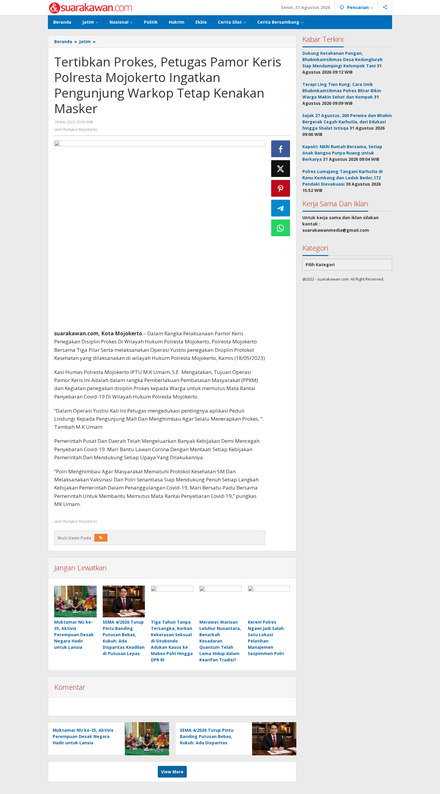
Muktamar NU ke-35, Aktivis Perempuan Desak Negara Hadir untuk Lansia (74, 634)
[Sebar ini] (280, 148)
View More (172, 772)
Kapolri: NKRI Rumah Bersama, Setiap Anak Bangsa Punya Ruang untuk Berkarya (342, 153)
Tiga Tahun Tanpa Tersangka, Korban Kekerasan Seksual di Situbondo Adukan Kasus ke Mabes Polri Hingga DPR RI (172, 641)
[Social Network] (385, 7)
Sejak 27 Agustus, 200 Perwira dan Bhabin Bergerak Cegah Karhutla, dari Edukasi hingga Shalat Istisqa (347, 122)
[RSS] (100, 538)
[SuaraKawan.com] (90, 7)
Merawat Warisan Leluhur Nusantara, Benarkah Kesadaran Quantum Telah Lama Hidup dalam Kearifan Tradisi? (220, 641)
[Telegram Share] (280, 208)
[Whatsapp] (280, 227)
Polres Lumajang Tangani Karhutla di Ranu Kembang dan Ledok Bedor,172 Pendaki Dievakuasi (342, 178)
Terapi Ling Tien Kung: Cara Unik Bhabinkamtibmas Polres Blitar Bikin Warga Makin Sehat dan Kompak (341, 90)
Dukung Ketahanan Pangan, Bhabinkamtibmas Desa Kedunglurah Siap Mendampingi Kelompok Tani (342, 59)
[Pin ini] (280, 188)
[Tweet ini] (280, 168)
